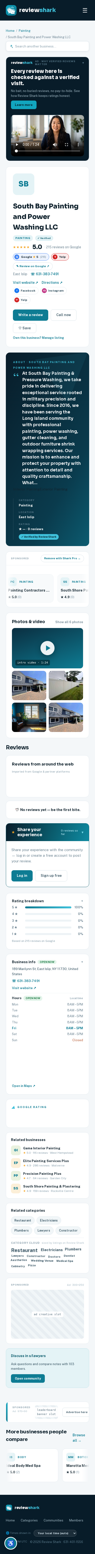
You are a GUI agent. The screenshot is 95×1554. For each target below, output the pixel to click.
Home (10, 31)
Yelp (21, 300)
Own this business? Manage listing (38, 338)
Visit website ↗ (25, 283)
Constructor (68, 1230)
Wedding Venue (41, 1260)
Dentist (69, 1256)
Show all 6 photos (69, 622)
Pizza (32, 1265)
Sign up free (51, 876)
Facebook (26, 290)
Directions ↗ (52, 283)
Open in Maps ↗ (23, 1086)
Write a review (30, 315)
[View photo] (29, 685)
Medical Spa (65, 1260)
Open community (28, 1378)
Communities (53, 1520)
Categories (29, 1520)
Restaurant (22, 1220)
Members (76, 1520)
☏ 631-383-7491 (45, 274)
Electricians (49, 1220)
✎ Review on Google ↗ (32, 266)
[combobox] (50, 46)
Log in (22, 876)
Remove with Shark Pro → (62, 558)
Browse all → (79, 1437)
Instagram (53, 290)
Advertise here (77, 1412)
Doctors (54, 1256)
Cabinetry (18, 1265)
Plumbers (21, 1230)
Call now (63, 315)
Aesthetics (19, 1260)
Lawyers (44, 1230)
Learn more (24, 105)
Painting (24, 31)
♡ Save (25, 328)
